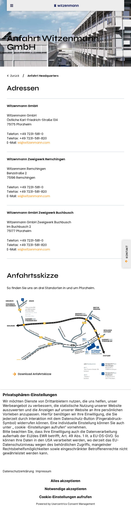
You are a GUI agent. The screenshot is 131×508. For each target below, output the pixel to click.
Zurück (14, 76)
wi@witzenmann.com (34, 142)
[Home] (66, 5)
